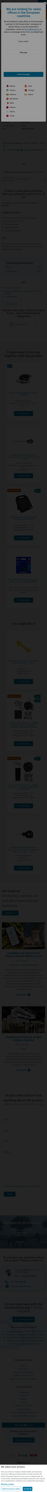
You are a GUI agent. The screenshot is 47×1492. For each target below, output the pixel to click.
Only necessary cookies (11, 1489)
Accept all (27, 1489)
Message (23, 52)
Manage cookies (7, 1484)
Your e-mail (22, 41)
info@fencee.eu (33, 29)
